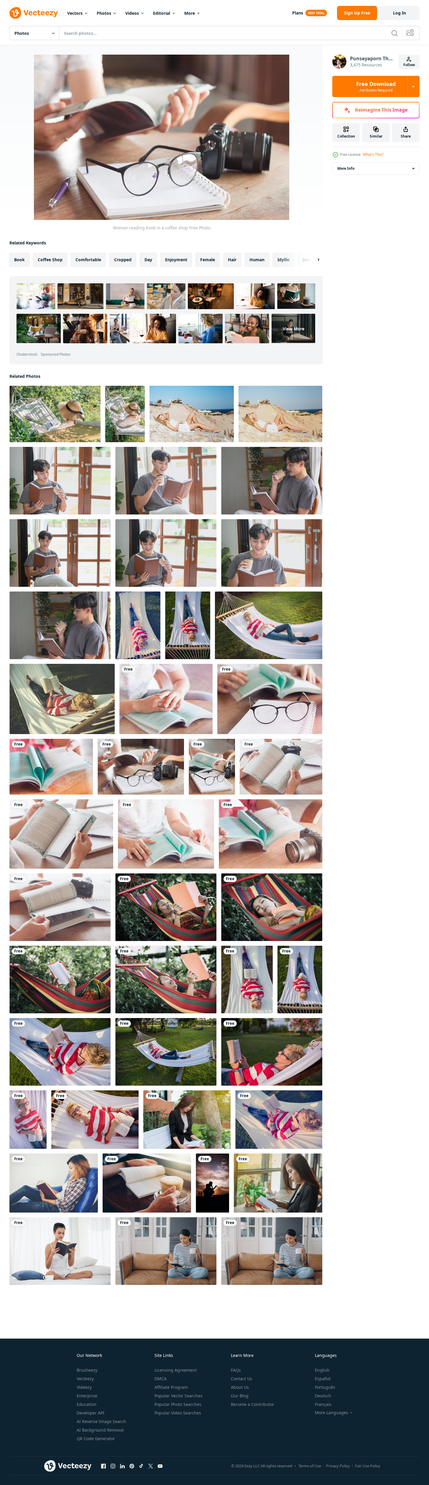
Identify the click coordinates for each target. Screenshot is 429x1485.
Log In (399, 13)
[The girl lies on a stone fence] (191, 414)
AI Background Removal (100, 1430)
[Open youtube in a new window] (160, 1465)
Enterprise (87, 1396)
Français (323, 1404)
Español (323, 1378)
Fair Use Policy (367, 1465)
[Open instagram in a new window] (113, 1465)
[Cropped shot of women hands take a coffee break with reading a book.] (147, 1183)
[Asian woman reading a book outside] (187, 1119)
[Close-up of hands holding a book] (281, 767)
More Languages (331, 1412)
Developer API (90, 1413)
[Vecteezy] (33, 13)
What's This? (373, 154)
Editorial (161, 13)
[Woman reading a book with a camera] (270, 834)
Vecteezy (85, 1378)
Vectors (75, 13)
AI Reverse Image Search (101, 1421)
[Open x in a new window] (150, 1465)
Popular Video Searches (177, 1413)
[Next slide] (313, 260)
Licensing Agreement (175, 1370)
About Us (240, 1387)
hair (232, 259)
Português (325, 1387)
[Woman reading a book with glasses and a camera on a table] (212, 767)
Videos (132, 13)
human (256, 259)
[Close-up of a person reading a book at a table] (166, 834)
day (148, 259)
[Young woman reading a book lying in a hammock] (165, 907)
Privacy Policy (338, 1465)
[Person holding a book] (51, 767)
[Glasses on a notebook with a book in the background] (269, 699)
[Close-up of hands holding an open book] (60, 907)
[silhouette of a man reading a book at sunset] (212, 1183)
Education (86, 1404)
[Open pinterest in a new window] (131, 1465)
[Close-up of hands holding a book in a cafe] (61, 834)
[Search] (394, 33)
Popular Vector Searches (178, 1396)
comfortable (88, 259)
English (322, 1370)
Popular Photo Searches (177, 1404)
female (207, 259)
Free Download (376, 86)
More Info (345, 168)
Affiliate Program (171, 1387)
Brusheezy (87, 1370)
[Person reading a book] (166, 699)
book (19, 259)
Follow (409, 64)
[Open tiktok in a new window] (141, 1465)
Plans (297, 13)
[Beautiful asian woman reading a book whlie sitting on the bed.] (60, 1251)
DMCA (160, 1378)
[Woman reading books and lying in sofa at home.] (53, 1183)
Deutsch (323, 1396)
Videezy (84, 1387)
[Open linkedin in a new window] (122, 1465)
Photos (104, 13)
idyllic (283, 259)
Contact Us (241, 1378)
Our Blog (240, 1396)
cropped (123, 259)
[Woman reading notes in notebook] (278, 1183)
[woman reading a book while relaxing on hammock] (137, 625)
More (189, 13)
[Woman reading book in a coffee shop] (141, 767)
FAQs (236, 1370)
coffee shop (50, 259)
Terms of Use (309, 1465)
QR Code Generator (96, 1438)
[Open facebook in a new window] (103, 1465)
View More (293, 328)
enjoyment (176, 259)
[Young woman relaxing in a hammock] (55, 414)
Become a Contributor (252, 1404)
